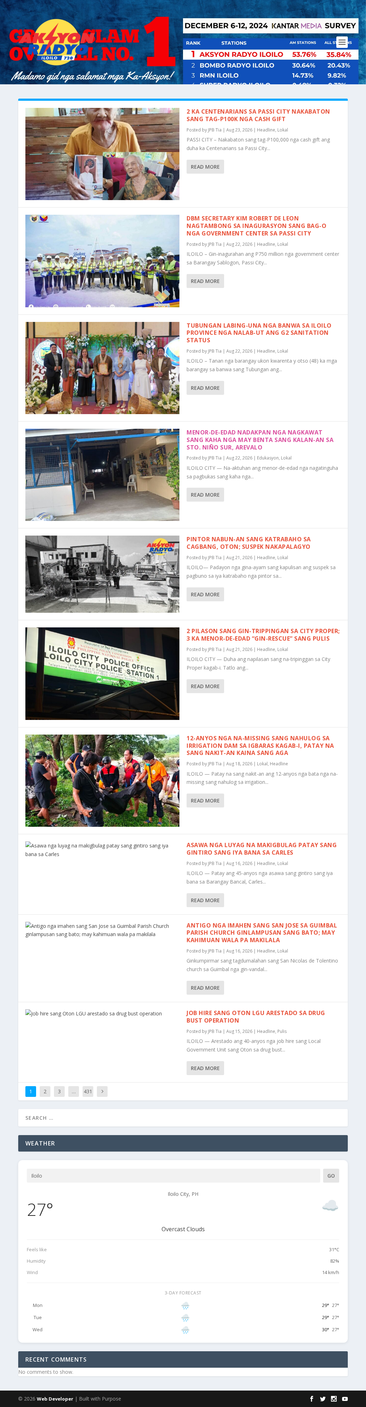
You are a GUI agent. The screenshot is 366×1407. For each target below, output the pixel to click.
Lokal (282, 130)
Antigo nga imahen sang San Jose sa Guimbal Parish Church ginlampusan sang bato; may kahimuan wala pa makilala (262, 932)
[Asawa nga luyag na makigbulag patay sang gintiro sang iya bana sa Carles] (102, 850)
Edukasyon (268, 458)
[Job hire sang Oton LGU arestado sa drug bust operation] (102, 1013)
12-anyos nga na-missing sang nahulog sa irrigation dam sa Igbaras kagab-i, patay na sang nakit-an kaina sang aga (260, 745)
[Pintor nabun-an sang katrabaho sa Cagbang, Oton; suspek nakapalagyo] (102, 574)
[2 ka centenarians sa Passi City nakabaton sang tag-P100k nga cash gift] (102, 154)
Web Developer (55, 1399)
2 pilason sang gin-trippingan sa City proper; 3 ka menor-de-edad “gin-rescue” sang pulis (263, 634)
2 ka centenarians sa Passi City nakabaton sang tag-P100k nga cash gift (258, 115)
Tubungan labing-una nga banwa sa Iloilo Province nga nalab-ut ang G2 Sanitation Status (259, 333)
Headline (266, 130)
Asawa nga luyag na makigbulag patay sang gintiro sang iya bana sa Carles (262, 848)
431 (88, 1091)
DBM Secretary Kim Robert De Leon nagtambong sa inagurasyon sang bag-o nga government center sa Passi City (256, 225)
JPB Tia (215, 130)
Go (331, 1175)
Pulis (282, 1031)
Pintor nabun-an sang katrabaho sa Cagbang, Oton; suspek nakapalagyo (249, 543)
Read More (205, 166)
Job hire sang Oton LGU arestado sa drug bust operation (256, 1016)
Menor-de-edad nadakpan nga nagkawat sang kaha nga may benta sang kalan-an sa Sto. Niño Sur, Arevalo (260, 439)
